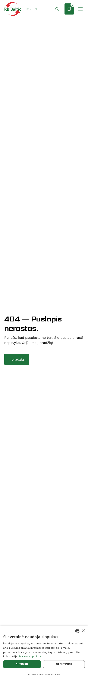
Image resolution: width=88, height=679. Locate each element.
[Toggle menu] (80, 9)
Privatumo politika (30, 656)
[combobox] (77, 631)
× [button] (83, 631)
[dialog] (44, 652)
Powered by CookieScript (44, 674)
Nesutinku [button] (64, 664)
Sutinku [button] (22, 664)
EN (35, 9)
